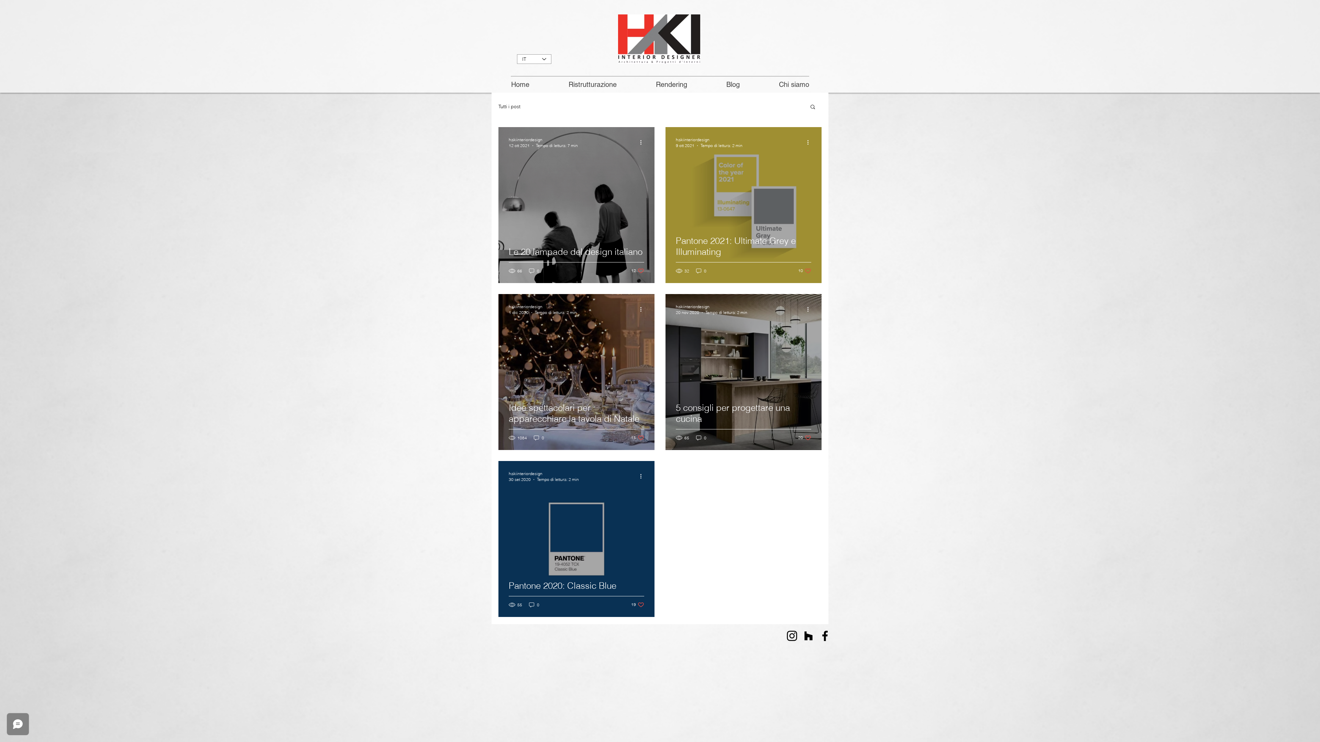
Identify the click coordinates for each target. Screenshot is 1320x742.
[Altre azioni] (643, 142)
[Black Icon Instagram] (792, 636)
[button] (813, 107)
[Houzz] (808, 636)
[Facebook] (825, 636)
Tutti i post (509, 106)
